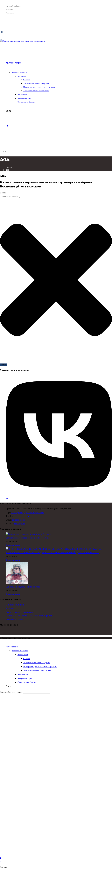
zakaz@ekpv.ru (18, 520)
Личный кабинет (13, 6)
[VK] (6, 632)
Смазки (26, 658)
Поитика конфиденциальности (19, 612)
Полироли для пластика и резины (40, 666)
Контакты (10, 13)
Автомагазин (12, 647)
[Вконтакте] (6, 18)
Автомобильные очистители (37, 670)
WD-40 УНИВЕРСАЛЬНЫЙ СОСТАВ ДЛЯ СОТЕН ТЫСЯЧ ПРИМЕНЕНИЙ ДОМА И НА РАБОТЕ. (52, 553)
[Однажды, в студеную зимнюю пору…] (17, 583)
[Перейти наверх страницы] (1, 641)
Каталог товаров (20, 650)
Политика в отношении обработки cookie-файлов (29, 616)
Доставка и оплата (14, 619)
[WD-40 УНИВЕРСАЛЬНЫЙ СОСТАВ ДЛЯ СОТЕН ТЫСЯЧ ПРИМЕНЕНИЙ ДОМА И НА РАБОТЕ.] (53, 549)
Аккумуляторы (25, 678)
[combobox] (13, 196)
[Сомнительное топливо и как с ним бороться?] (28, 534)
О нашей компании (15, 605)
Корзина (9, 9)
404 (7, 170)
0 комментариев (13, 545)
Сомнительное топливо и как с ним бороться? (27, 538)
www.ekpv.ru (19, 523)
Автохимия (23, 654)
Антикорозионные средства (36, 662)
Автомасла (23, 674)
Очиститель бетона (27, 682)
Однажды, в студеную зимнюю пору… (23, 587)
